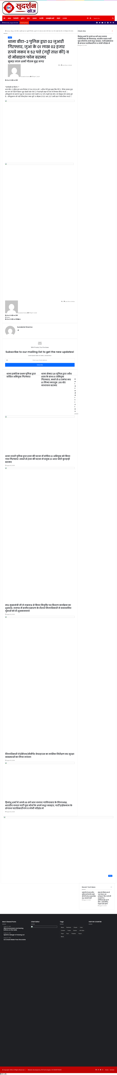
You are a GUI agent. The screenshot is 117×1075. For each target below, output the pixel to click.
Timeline (73, 933)
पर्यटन (28, 18)
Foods (69, 930)
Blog (10, 37)
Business (68, 927)
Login (65, 18)
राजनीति (41, 18)
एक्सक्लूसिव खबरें (50, 18)
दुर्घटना (22, 18)
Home (106, 1070)
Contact (112, 1070)
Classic (75, 927)
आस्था (9, 18)
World (62, 936)
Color (81, 927)
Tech (67, 933)
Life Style (81, 930)
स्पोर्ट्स (58, 18)
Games (75, 930)
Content (63, 930)
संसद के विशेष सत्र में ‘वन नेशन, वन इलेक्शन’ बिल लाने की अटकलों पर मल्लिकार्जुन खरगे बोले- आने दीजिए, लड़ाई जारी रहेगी (104, 898)
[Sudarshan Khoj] (20, 8)
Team (62, 933)
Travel (80, 933)
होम (4, 18)
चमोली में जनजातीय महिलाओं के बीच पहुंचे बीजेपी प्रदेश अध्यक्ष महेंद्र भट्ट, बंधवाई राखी (89, 895)
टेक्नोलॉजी (15, 18)
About (62, 927)
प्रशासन (35, 18)
